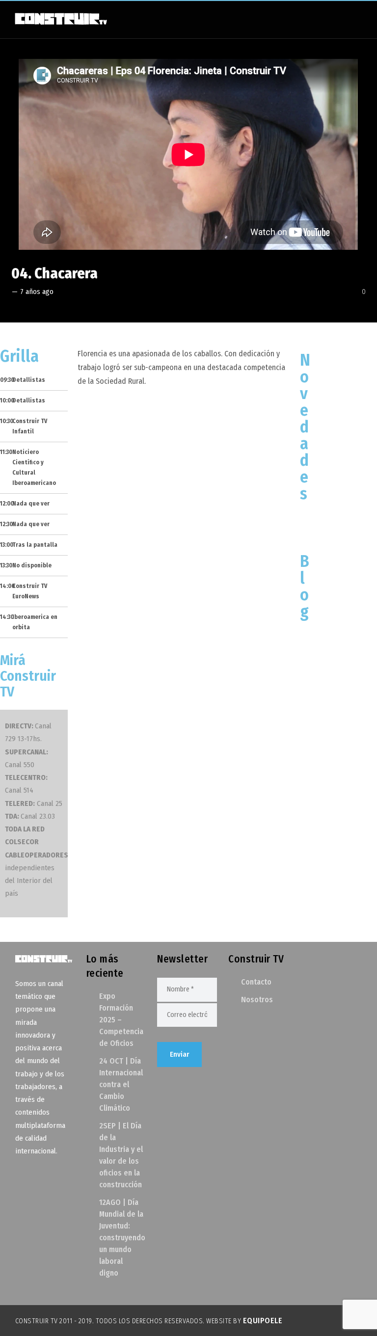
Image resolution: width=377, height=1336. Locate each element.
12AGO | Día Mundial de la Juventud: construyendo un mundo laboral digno (122, 1238)
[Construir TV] (60, 18)
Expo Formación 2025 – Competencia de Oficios (121, 1019)
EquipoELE (263, 1320)
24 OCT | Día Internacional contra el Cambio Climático (121, 1084)
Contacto (256, 982)
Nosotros (257, 999)
